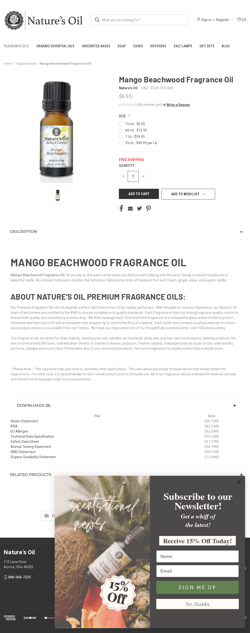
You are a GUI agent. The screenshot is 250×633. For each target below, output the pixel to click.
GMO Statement (23, 452)
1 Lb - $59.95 (135, 136)
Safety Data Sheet (24, 442)
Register (222, 20)
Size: (123, 116)
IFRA (14, 426)
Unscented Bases (96, 46)
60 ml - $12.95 (136, 130)
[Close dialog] (239, 482)
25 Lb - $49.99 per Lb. (141, 143)
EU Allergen (19, 431)
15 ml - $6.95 (135, 124)
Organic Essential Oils (55, 46)
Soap (121, 46)
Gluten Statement (24, 421)
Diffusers (158, 46)
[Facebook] (121, 208)
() (243, 20)
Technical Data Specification (32, 436)
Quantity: (127, 166)
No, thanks (197, 604)
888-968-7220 (19, 577)
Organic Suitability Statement (33, 457)
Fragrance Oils (16, 46)
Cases (138, 46)
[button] (176, 105)
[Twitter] (139, 208)
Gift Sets (206, 46)
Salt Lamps (183, 46)
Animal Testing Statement (30, 447)
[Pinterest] (148, 208)
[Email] (130, 208)
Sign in (206, 20)
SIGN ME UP (197, 587)
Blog (225, 46)
